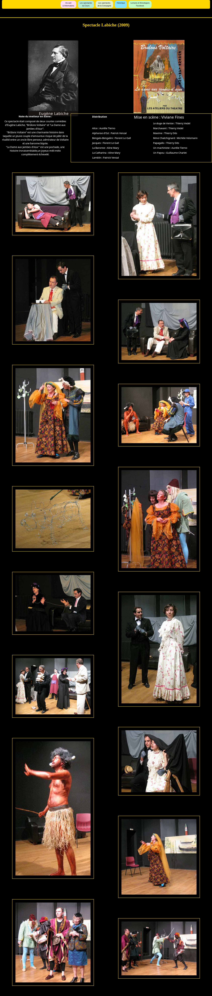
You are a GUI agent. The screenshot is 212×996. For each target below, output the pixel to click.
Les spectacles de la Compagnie (104, 4)
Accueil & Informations (68, 4)
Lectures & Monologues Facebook (140, 4)
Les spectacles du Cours (86, 4)
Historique (121, 3)
